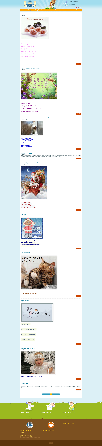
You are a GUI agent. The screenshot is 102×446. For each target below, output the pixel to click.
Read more (78, 63)
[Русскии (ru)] (77, 7)
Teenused (58, 10)
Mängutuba (31, 10)
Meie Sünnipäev (25, 383)
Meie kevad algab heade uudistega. (30, 68)
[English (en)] (79, 7)
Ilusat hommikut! (25, 253)
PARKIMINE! (22, 432)
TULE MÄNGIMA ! (23, 438)
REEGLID (48, 441)
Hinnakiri (43, 10)
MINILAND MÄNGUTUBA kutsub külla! (26, 435)
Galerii (75, 10)
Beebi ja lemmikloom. (26, 153)
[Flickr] (52, 443)
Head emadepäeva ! (23, 433)
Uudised (70, 10)
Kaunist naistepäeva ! (26, 14)
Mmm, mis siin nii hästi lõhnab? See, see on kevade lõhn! (36, 118)
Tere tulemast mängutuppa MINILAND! (26, 436)
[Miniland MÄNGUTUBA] (30, 3)
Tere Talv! (23, 214)
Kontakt (64, 10)
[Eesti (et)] (81, 7)
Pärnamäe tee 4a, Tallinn (45, 433)
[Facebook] (50, 443)
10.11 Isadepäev (25, 300)
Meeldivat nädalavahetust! (28, 348)
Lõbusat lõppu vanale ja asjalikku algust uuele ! (33, 163)
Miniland (24, 10)
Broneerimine (50, 10)
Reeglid (37, 10)
